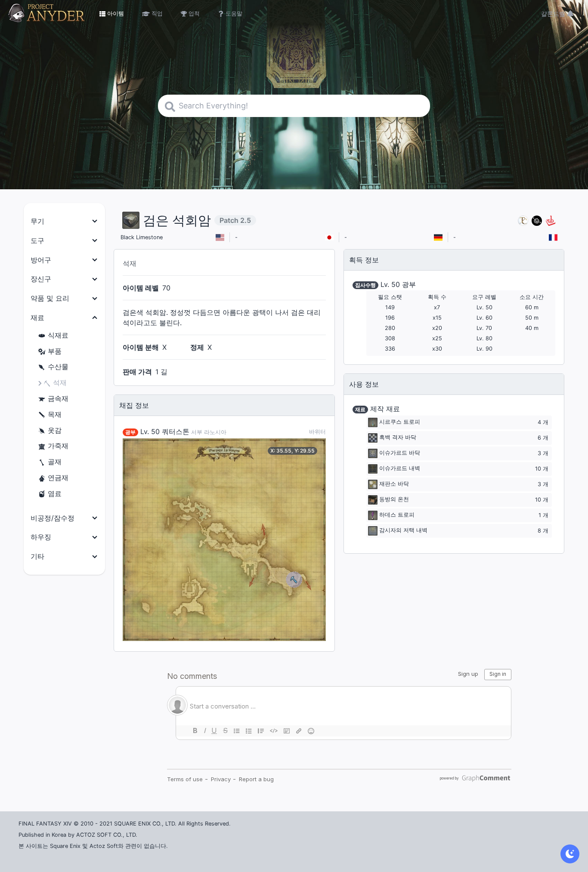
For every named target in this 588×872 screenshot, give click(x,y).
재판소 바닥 (394, 484)
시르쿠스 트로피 (399, 422)
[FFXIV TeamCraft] (523, 220)
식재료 (58, 335)
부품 (55, 351)
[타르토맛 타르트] (537, 220)
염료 (55, 493)
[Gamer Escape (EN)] (550, 220)
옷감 (55, 430)
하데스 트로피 (397, 515)
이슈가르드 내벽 (399, 468)
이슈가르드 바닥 (399, 453)
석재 (60, 382)
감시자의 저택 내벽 (403, 530)
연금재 (58, 477)
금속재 (58, 398)
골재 (55, 461)
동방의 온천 (394, 499)
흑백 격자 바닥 (397, 437)
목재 (55, 414)
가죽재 (58, 445)
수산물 (58, 366)
